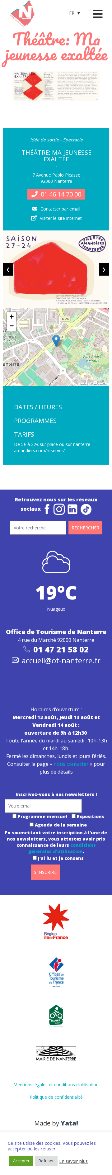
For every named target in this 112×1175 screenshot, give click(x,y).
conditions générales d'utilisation (62, 848)
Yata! (69, 1123)
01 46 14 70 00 (61, 194)
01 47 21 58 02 (61, 649)
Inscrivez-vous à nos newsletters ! (56, 794)
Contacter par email (60, 209)
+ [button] (12, 316)
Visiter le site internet (61, 218)
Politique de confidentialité (56, 1097)
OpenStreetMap (99, 384)
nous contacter (71, 763)
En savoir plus (73, 1161)
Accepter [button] (21, 1160)
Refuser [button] (46, 1160)
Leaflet (83, 384)
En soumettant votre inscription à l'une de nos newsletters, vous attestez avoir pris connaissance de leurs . (56, 845)
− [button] (12, 326)
